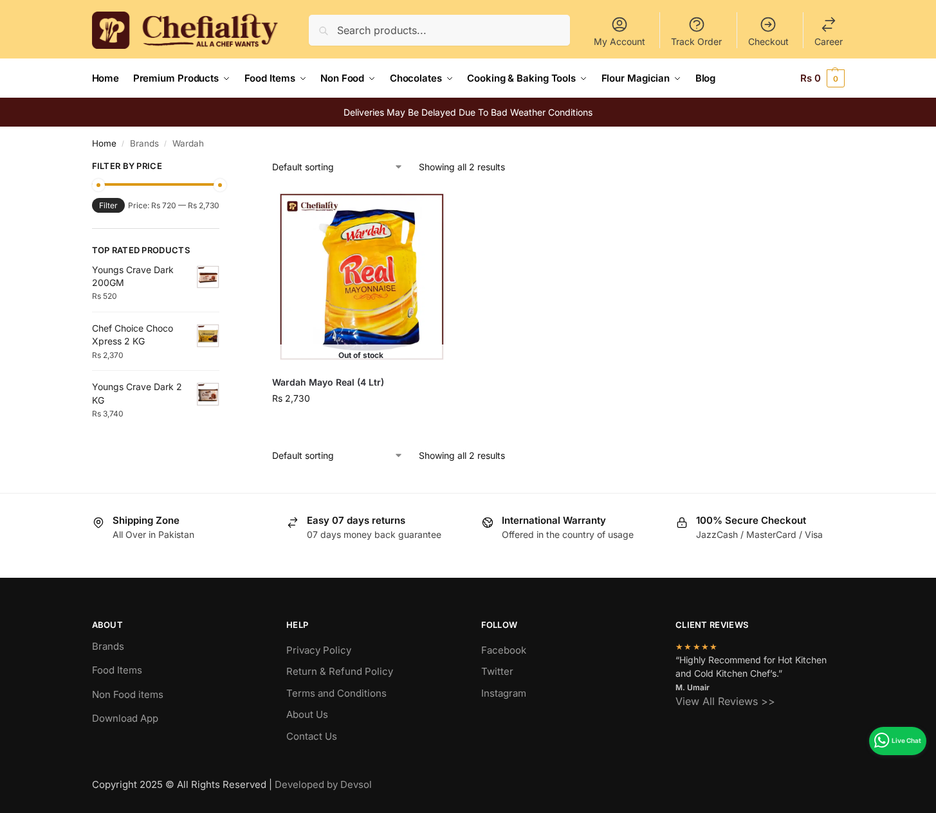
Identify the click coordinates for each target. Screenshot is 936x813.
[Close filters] (223, 168)
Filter (108, 205)
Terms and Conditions (336, 693)
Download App (125, 718)
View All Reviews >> (725, 701)
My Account (619, 41)
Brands (108, 646)
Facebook (503, 650)
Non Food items (129, 694)
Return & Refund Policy (339, 671)
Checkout (768, 41)
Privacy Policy (318, 650)
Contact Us (311, 736)
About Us (307, 714)
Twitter (497, 671)
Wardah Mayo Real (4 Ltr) (328, 382)
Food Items (117, 670)
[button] (822, 78)
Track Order (696, 41)
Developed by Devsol (323, 784)
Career (828, 41)
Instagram (503, 693)
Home (104, 143)
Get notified (361, 425)
